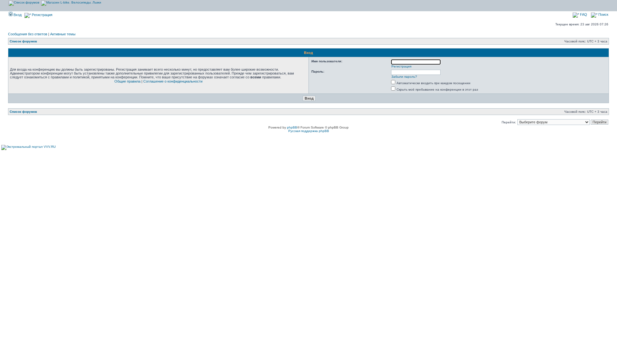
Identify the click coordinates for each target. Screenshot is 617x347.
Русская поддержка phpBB (308, 131)
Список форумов (23, 41)
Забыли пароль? (404, 76)
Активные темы (63, 34)
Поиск (602, 14)
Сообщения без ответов (27, 34)
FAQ (583, 14)
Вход (17, 15)
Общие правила (127, 81)
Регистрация (41, 15)
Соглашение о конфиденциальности (172, 81)
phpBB (292, 127)
